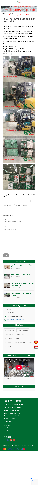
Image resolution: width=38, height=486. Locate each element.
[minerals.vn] (19, 8)
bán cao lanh (8, 342)
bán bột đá (19, 338)
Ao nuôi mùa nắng (23, 330)
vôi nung (17, 205)
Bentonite (6, 434)
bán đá (30, 342)
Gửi (6, 255)
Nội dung (5, 234)
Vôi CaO (6, 428)
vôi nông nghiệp (8, 205)
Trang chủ (4, 13)
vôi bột (28, 201)
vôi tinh (25, 205)
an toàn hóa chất (9, 330)
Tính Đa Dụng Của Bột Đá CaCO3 (20, 274)
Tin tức (11, 13)
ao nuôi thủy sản (9, 334)
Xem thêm (7, 378)
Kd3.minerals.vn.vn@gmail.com (15, 319)
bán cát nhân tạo (20, 342)
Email (4, 227)
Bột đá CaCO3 (7, 425)
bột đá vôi (11, 201)
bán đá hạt (8, 346)
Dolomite (6, 431)
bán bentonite (9, 338)
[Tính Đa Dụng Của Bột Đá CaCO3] (7, 278)
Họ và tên (5, 219)
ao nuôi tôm (20, 334)
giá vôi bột (20, 201)
